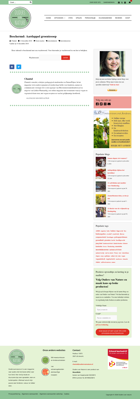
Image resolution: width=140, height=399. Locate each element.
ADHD (98, 231)
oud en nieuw (109, 253)
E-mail (98, 314)
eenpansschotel (101, 237)
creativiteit (115, 234)
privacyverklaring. (102, 324)
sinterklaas (125, 253)
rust (120, 253)
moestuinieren (52, 41)
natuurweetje (100, 253)
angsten (103, 231)
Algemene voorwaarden (30, 394)
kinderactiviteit (108, 243)
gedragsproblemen (120, 237)
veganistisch (100, 259)
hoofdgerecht (120, 240)
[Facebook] (119, 2)
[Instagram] (125, 2)
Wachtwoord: (34, 57)
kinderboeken (118, 243)
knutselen (99, 246)
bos (125, 231)
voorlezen (119, 259)
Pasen (116, 253)
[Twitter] (122, 2)
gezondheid (100, 240)
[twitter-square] (101, 104)
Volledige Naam (101, 305)
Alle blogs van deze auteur (37, 98)
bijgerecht (119, 231)
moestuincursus (66, 41)
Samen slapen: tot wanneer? (117, 158)
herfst (113, 240)
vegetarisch (110, 259)
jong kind (99, 243)
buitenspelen (101, 233)
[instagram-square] (105, 104)
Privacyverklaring (14, 394)
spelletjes (107, 256)
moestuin (118, 246)
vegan (123, 256)
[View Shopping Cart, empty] (129, 2)
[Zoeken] (30, 2)
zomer (113, 262)
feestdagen (110, 237)
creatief (109, 234)
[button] (64, 17)
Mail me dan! (114, 84)
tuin (119, 256)
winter (98, 262)
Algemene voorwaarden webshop (51, 394)
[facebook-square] (97, 104)
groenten (107, 240)
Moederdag (110, 246)
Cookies (66, 394)
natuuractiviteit (115, 249)
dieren (122, 234)
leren (105, 246)
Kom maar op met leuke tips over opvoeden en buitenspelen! (112, 332)
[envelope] (109, 104)
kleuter (125, 243)
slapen (98, 256)
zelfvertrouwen (106, 262)
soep (102, 256)
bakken (113, 231)
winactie (125, 259)
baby (108, 231)
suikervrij (114, 256)
